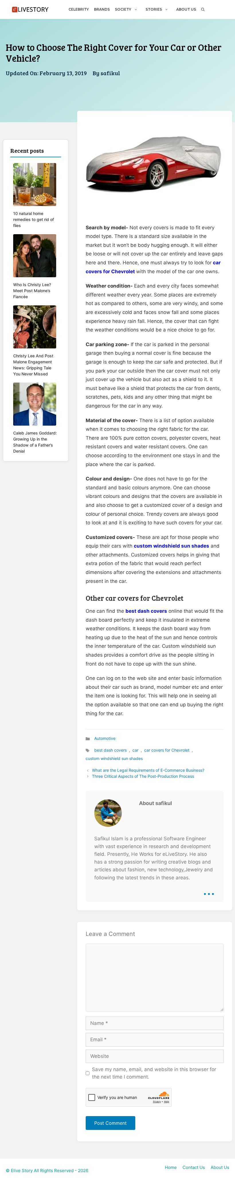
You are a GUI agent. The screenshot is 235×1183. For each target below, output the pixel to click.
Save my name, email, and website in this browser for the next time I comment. (154, 1073)
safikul (110, 73)
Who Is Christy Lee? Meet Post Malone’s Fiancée (32, 290)
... (209, 889)
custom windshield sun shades (171, 546)
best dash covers (146, 611)
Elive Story (22, 1170)
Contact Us (194, 1167)
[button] (202, 9)
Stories (154, 9)
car (135, 750)
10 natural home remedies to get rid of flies (33, 219)
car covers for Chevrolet (166, 750)
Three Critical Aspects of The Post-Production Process (143, 776)
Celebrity (78, 9)
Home (171, 1167)
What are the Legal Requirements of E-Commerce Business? (148, 770)
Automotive (104, 738)
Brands (102, 9)
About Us (186, 9)
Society (123, 9)
